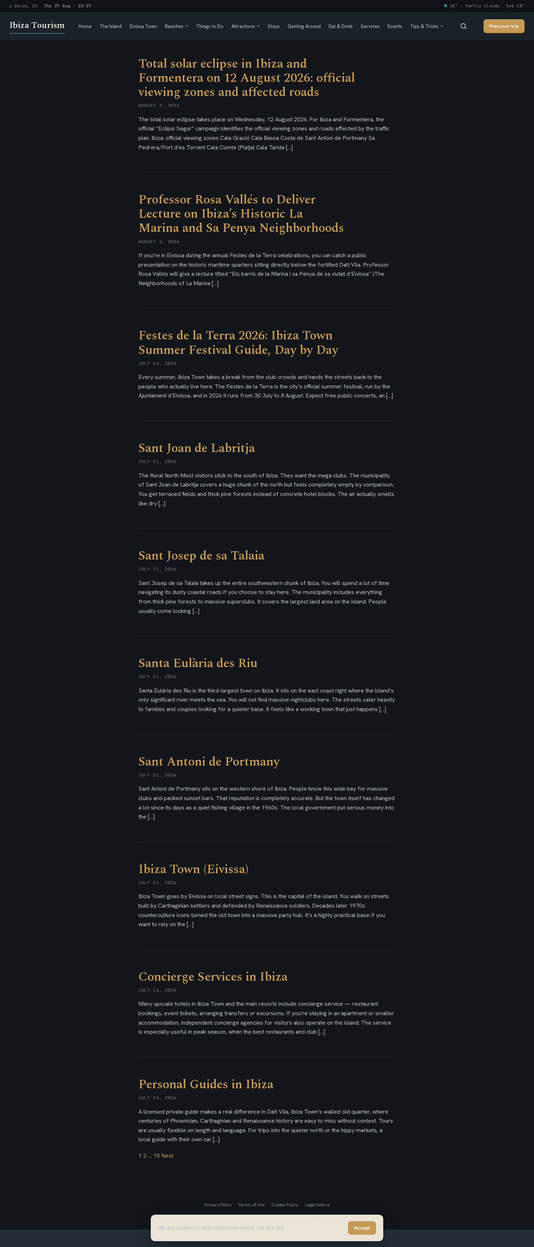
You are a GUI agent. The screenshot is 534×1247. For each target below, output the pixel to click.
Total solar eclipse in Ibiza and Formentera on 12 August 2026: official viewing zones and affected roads (246, 78)
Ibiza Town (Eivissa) (193, 869)
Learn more (299, 1227)
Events (395, 26)
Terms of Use (251, 1205)
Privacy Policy (218, 1205)
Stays (274, 26)
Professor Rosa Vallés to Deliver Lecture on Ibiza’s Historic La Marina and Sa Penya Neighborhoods (241, 214)
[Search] (463, 26)
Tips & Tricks (424, 26)
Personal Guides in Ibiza (206, 1084)
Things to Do (209, 26)
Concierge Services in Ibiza (213, 977)
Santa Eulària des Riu (198, 663)
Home (85, 26)
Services (370, 26)
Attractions (243, 26)
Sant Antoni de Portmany (209, 761)
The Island (111, 26)
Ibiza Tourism (37, 25)
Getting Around (304, 26)
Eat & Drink (341, 26)
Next (167, 1155)
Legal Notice (317, 1205)
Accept (362, 1228)
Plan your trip (504, 26)
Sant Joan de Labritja (196, 448)
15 (156, 1155)
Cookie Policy (284, 1205)
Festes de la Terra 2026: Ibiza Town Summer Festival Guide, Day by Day (238, 342)
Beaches (174, 26)
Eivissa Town (143, 26)
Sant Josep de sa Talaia (201, 555)
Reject (331, 1228)
